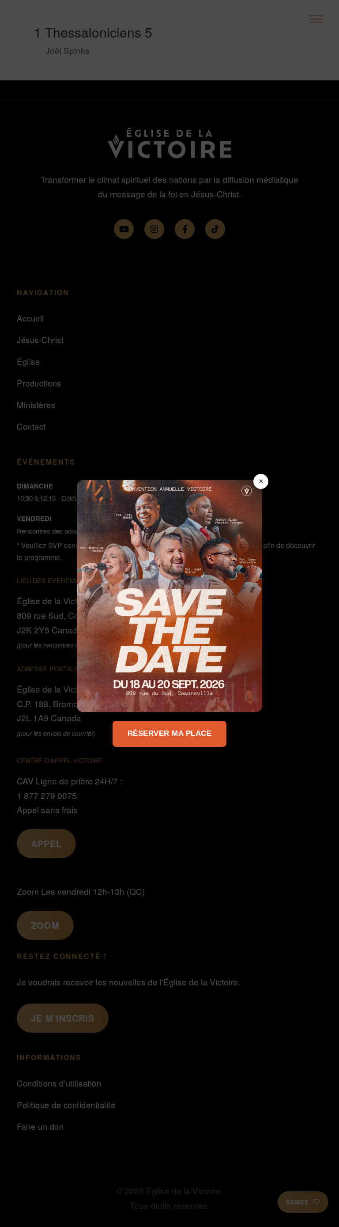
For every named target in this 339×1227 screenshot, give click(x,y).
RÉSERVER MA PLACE (170, 733)
